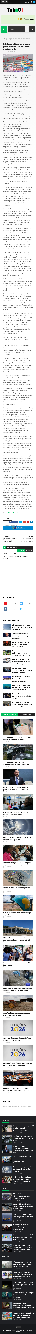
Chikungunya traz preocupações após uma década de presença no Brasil (23, 1305)
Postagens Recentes (9, 714)
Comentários (26, 714)
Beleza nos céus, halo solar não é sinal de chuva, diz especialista (22, 1169)
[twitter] (29, 2)
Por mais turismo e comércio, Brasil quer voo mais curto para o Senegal (23, 1237)
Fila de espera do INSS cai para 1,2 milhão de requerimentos (22, 1159)
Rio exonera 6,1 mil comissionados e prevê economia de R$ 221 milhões (23, 1148)
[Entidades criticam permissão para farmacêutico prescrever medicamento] (20, 522)
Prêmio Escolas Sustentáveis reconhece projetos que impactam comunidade (23, 1315)
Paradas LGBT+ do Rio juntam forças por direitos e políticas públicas (23, 1227)
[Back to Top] (19, 1327)
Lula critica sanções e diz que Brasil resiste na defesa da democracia (23, 1295)
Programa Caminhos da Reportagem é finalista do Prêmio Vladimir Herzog (22, 1274)
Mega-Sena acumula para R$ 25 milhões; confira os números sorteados (23, 1128)
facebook (29, 550)
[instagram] (31, 2)
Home (5, 38)
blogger (21, 550)
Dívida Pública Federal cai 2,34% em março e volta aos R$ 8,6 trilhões (23, 1206)
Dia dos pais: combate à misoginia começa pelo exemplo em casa (20, 644)
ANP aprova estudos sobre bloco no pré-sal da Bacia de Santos (23, 1217)
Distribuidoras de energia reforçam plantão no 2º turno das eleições (22, 627)
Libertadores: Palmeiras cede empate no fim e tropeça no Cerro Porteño (21, 653)
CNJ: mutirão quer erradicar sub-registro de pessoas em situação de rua (23, 1196)
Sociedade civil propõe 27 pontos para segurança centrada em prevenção (22, 1179)
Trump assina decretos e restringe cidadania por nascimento (21, 636)
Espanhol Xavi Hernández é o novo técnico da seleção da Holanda (22, 696)
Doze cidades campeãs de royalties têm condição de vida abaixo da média (21, 687)
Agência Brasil (13, 512)
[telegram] (34, 2)
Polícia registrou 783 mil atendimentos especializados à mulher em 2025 (22, 705)
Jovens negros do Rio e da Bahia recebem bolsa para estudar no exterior (21, 679)
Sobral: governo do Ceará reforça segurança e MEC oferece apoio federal (22, 1264)
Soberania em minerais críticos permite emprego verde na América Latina (22, 1247)
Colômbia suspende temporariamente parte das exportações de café (22, 670)
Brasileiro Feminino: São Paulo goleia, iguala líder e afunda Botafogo (21, 662)
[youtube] (26, 2)
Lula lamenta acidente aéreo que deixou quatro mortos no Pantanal (23, 1285)
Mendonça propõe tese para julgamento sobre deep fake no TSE (23, 1138)
